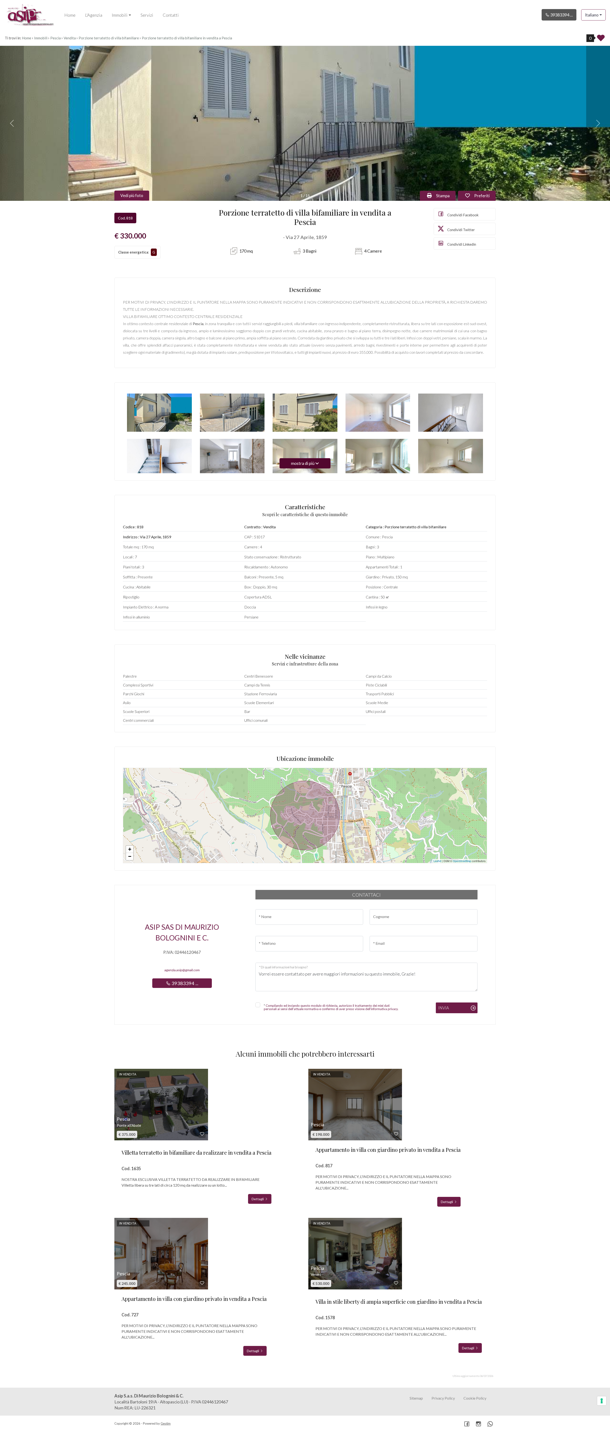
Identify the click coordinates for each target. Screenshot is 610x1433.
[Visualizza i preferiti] (600, 39)
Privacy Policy (443, 1398)
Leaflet (437, 861)
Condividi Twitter (461, 230)
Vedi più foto (131, 195)
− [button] (129, 856)
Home (70, 15)
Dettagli (258, 1199)
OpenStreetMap (462, 861)
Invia (443, 1007)
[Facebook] (466, 1424)
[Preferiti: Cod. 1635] (202, 1134)
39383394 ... (561, 14)
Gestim (166, 1423)
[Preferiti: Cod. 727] (202, 1283)
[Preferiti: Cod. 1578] (396, 1283)
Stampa (445, 195)
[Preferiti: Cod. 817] (396, 1134)
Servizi (147, 15)
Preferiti (484, 195)
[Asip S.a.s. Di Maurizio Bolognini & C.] (30, 14)
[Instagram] (478, 1424)
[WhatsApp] (490, 1424)
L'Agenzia (93, 15)
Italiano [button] (592, 14)
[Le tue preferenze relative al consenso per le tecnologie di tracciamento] (601, 1400)
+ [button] (129, 849)
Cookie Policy (474, 1398)
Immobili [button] (119, 15)
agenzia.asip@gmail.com (182, 970)
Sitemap (416, 1398)
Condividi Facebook (462, 215)
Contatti (171, 15)
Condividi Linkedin (461, 244)
